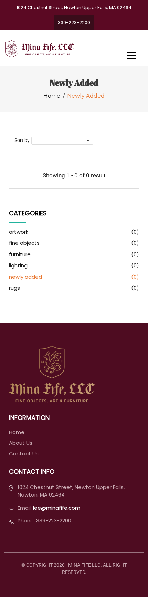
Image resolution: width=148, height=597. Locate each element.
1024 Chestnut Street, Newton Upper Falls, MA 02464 (74, 7)
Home (51, 96)
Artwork (74, 231)
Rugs (74, 287)
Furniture (74, 254)
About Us (20, 443)
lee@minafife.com (56, 507)
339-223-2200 (74, 22)
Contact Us (24, 453)
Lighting (74, 265)
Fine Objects (74, 243)
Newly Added (74, 276)
